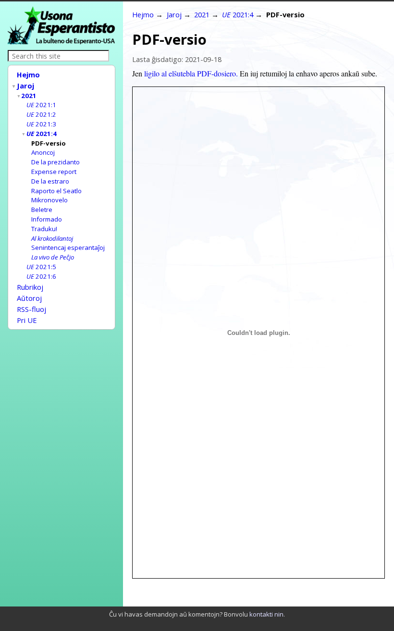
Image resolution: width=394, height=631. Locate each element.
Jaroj (25, 85)
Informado (46, 219)
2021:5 (41, 266)
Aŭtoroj (29, 298)
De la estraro (50, 181)
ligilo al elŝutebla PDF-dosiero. (191, 73)
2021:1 (41, 104)
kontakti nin (266, 614)
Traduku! (44, 228)
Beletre (41, 209)
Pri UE (27, 320)
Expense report (53, 171)
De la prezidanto (55, 162)
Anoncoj (43, 152)
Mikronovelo (49, 200)
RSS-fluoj (31, 309)
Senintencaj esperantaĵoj (68, 247)
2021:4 (41, 133)
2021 (29, 95)
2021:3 (41, 124)
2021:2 (41, 114)
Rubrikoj (30, 287)
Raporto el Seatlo (56, 190)
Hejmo (28, 74)
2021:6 (41, 276)
